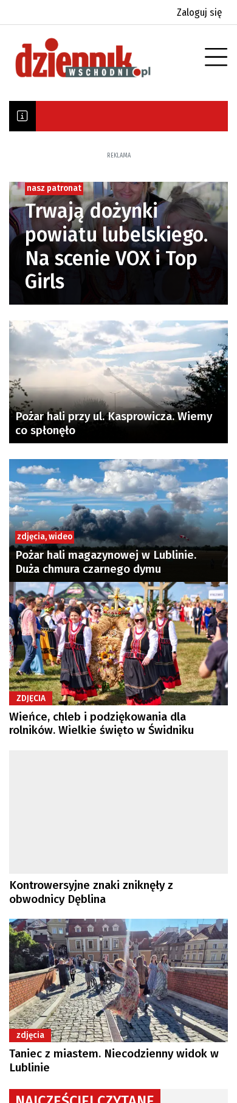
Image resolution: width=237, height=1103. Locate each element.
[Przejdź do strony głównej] (100, 57)
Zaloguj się (199, 12)
